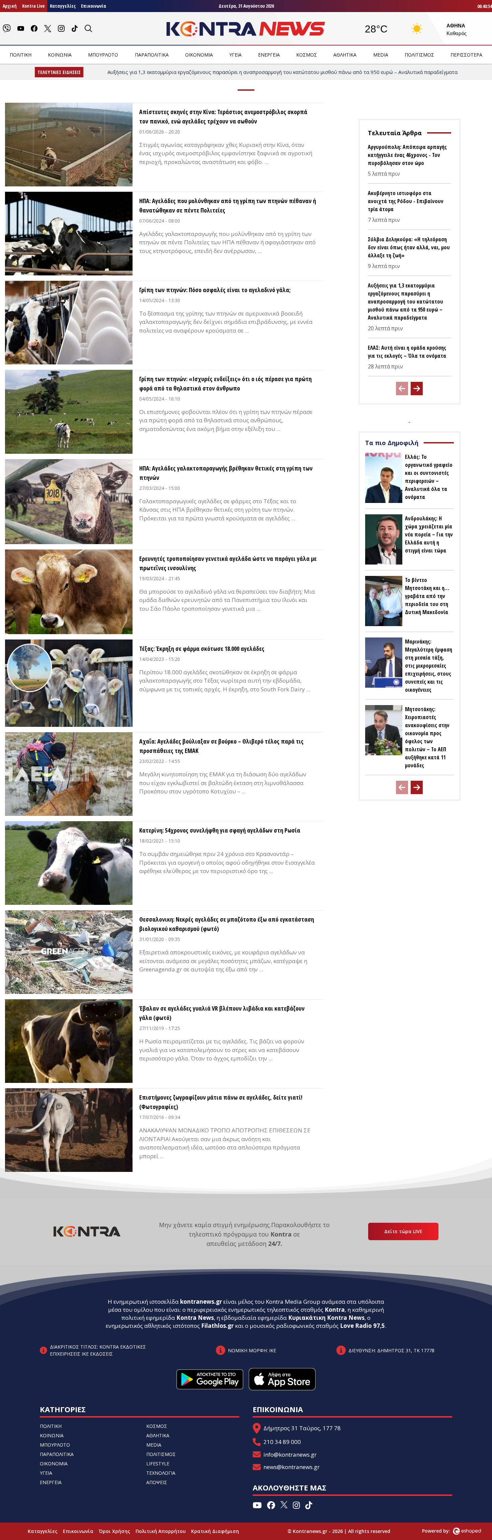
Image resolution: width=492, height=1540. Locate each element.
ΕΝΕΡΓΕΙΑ (269, 55)
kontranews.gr (201, 1301)
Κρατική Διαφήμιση (215, 1531)
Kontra (335, 1309)
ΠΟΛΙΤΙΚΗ (20, 55)
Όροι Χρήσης (114, 1531)
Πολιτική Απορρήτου (161, 1531)
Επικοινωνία (93, 6)
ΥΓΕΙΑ (235, 55)
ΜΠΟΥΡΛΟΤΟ (103, 55)
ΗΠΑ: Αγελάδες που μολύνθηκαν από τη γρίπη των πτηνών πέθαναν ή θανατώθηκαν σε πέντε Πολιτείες (227, 205)
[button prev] (402, 388)
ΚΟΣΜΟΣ (306, 55)
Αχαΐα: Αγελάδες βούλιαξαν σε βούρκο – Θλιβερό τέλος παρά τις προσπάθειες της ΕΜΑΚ (221, 746)
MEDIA (380, 55)
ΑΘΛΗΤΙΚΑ (344, 55)
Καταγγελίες (63, 6)
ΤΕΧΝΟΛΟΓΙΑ (160, 1473)
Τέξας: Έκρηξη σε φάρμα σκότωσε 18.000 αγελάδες (201, 649)
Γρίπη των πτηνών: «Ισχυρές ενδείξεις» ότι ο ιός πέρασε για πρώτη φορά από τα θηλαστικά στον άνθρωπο (225, 383)
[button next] (417, 388)
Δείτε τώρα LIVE (403, 1231)
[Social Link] (7, 28)
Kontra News (195, 1317)
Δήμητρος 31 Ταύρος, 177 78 (302, 1428)
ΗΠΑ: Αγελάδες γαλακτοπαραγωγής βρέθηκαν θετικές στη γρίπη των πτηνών (226, 473)
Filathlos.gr (217, 1326)
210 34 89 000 (282, 1442)
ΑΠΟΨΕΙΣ (156, 1482)
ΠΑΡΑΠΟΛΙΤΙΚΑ (152, 55)
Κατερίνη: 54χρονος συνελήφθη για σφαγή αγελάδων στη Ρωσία (219, 830)
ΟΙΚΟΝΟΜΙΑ (199, 55)
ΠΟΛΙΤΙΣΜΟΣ (419, 55)
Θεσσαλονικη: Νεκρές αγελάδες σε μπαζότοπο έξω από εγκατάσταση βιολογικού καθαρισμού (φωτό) (226, 924)
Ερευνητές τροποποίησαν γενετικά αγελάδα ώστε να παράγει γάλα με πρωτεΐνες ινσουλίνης (228, 563)
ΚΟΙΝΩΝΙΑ (60, 55)
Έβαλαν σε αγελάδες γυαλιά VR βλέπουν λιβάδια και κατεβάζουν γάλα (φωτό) (222, 1013)
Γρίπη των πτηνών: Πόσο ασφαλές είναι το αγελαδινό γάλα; (215, 290)
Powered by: (443, 1531)
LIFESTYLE (157, 1463)
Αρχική (10, 6)
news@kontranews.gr (291, 1467)
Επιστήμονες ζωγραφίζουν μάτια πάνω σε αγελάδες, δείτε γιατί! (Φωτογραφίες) (220, 1102)
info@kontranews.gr (290, 1454)
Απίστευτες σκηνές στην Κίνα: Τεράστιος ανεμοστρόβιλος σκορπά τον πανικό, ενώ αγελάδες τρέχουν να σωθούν (223, 116)
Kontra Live (33, 6)
